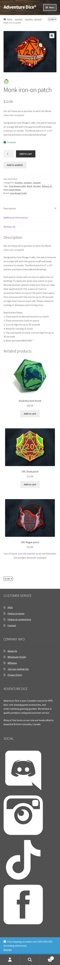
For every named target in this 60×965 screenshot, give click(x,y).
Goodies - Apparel (33, 19)
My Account (10, 959)
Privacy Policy (15, 674)
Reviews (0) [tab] (9, 226)
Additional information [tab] (16, 217)
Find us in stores (16, 613)
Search (30, 959)
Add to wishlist (15, 164)
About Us (12, 651)
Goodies (19, 19)
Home (9, 19)
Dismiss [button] (8, 949)
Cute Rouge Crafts (17, 186)
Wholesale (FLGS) (17, 656)
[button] (51, 35)
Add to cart (26, 153)
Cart (46, 957)
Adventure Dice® (20, 7)
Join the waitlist (26, 553)
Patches (37, 186)
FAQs (10, 607)
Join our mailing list (18, 669)
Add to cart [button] (30, 413)
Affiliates (12, 662)
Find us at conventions (19, 619)
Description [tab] (10, 208)
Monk (29, 186)
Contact (12, 625)
